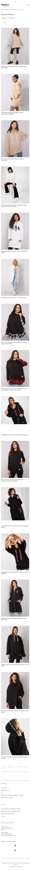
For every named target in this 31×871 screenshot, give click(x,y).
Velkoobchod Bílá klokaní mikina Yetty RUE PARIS (14, 252)
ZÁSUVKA (3, 816)
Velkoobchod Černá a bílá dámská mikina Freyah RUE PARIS (14, 343)
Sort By (4, 22)
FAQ (2, 792)
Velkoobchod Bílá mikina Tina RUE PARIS (13, 297)
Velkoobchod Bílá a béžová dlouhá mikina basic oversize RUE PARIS (14, 205)
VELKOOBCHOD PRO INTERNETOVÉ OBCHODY (11, 809)
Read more (15, 46)
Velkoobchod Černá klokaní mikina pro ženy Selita (14, 711)
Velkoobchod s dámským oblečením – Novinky (12, 795)
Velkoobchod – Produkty (7, 797)
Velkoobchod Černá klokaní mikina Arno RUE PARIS (15, 665)
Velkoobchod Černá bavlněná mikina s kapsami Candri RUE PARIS (13, 480)
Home (2, 9)
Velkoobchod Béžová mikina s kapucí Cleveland (12, 159)
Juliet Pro (11, 866)
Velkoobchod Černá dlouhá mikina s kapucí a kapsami (15, 572)
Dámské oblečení (8, 9)
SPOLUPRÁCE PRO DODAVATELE (8, 813)
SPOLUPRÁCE (4, 788)
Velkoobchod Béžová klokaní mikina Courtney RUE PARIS (12, 113)
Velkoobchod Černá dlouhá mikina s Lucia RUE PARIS (14, 619)
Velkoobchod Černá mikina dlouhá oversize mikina (14, 757)
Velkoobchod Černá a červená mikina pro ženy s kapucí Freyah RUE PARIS (14, 389)
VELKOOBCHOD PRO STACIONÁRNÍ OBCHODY (11, 811)
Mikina (15, 9)
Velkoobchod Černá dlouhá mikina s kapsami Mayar (15, 526)
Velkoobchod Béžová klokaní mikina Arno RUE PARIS (14, 67)
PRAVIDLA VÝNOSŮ (5, 790)
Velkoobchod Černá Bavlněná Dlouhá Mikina (14, 435)
